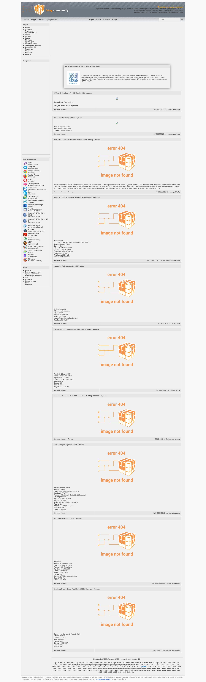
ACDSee (31, 229)
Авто (155, 10)
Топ (26, 277)
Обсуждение (139, 10)
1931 (108, 667)
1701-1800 (72, 665)
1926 (83, 667)
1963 (139, 668)
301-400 (81, 663)
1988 (134, 670)
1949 (69, 668)
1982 (104, 670)
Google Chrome (34, 171)
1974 (64, 670)
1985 (119, 670)
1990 (144, 670)
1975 (69, 670)
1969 (169, 668)
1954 (94, 668)
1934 (123, 667)
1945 (179, 667)
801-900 (118, 663)
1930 (103, 667)
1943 (169, 667)
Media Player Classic (36, 246)
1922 (63, 667)
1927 (88, 667)
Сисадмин (153, 12)
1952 (84, 668)
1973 (59, 670)
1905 (108, 665)
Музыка (89, 93)
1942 (164, 667)
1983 (109, 670)
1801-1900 (81, 665)
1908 (123, 665)
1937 (138, 667)
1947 (59, 668)
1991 (149, 670)
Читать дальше (60, 109)
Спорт (160, 10)
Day (46, 19)
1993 (159, 670)
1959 (119, 668)
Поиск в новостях (32, 272)
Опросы (28, 279)
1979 (89, 670)
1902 (93, 665)
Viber (30, 162)
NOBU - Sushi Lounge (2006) (64, 118)
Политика (169, 10)
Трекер (41, 19)
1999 (105, 672)
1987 (129, 670)
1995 (169, 670)
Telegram (31, 166)
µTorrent (31, 238)
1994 (164, 670)
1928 (93, 667)
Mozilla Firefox (33, 175)
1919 (177, 665)
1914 (152, 665)
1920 (53, 667)
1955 (99, 668)
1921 (58, 667)
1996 (174, 670)
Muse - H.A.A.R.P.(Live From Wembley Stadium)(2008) (73, 197)
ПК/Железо (162, 12)
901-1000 (126, 663)
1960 (124, 668)
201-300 (74, 663)
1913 (147, 665)
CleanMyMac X (33, 184)
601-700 (103, 663)
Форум (33, 19)
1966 (154, 668)
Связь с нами (30, 281)
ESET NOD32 (33, 196)
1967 (159, 668)
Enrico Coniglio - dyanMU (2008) (65, 445)
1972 (54, 670)
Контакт (28, 285)
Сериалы (107, 19)
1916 (162, 665)
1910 (133, 665)
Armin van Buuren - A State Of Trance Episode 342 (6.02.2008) (76, 396)
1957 (109, 668)
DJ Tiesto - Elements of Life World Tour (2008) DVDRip (73, 140)
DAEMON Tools (34, 225)
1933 (118, 667)
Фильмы (98, 19)
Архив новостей (32, 274)
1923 (68, 667)
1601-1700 (63, 665)
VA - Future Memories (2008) (64, 518)
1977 (79, 670)
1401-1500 (171, 663)
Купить (99, 9)
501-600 (96, 663)
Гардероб (172, 9)
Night (50, 19)
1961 (129, 668)
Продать (106, 9)
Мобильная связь (159, 9)
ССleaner (31, 259)
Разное (180, 9)
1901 (88, 665)
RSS (27, 283)
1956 (104, 668)
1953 (89, 668)
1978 (84, 670)
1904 (103, 665)
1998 (100, 672)
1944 (174, 667)
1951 (79, 668)
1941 (159, 667)
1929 (98, 667)
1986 (124, 670)
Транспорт (115, 9)
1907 (118, 665)
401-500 (89, 663)
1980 (94, 670)
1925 (78, 667)
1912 (142, 665)
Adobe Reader (33, 234)
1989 (139, 670)
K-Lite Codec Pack (35, 250)
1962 (134, 668)
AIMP (30, 242)
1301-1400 (162, 663)
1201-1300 (153, 663)
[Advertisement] (35, 108)
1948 (64, 668)
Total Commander (35, 209)
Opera (30, 179)
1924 (73, 667)
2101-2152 (126, 672)
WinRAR (31, 255)
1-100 (60, 663)
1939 (149, 667)
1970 (174, 668)
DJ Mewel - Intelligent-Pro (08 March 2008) (69, 93)
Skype (30, 192)
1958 (114, 668)
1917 (167, 665)
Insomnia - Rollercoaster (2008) (65, 266)
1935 (128, 667)
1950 (74, 668)
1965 (149, 668)
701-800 (111, 663)
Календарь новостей (34, 276)
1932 (113, 667)
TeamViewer (32, 188)
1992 (154, 670)
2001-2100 (117, 672)
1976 (74, 670)
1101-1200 (144, 663)
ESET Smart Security (36, 200)
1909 (128, 665)
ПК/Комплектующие (143, 9)
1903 (98, 665)
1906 (113, 665)
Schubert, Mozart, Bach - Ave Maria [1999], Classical (73, 589)
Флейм (148, 10)
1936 (133, 667)
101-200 (66, 663)
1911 (137, 665)
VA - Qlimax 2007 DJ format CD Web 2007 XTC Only (73, 329)
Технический (138, 12)
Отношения (178, 10)
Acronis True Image (35, 205)
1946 (54, 668)
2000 (110, 672)
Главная (26, 19)
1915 (157, 665)
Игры (91, 19)
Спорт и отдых (127, 9)
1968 (164, 668)
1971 (179, 668)
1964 (144, 668)
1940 (154, 667)
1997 (179, 670)
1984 (114, 670)
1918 (172, 665)
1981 (99, 670)
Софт (114, 19)
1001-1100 (135, 663)
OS (146, 12)
